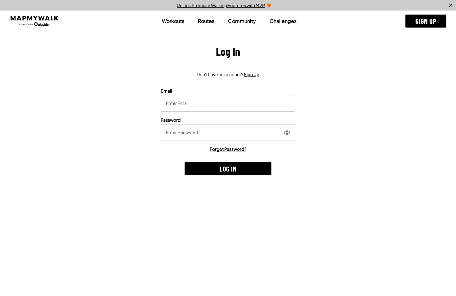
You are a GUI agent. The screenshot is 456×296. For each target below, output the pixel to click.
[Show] (287, 132)
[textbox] (228, 103)
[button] (425, 21)
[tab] (173, 21)
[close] (451, 5)
